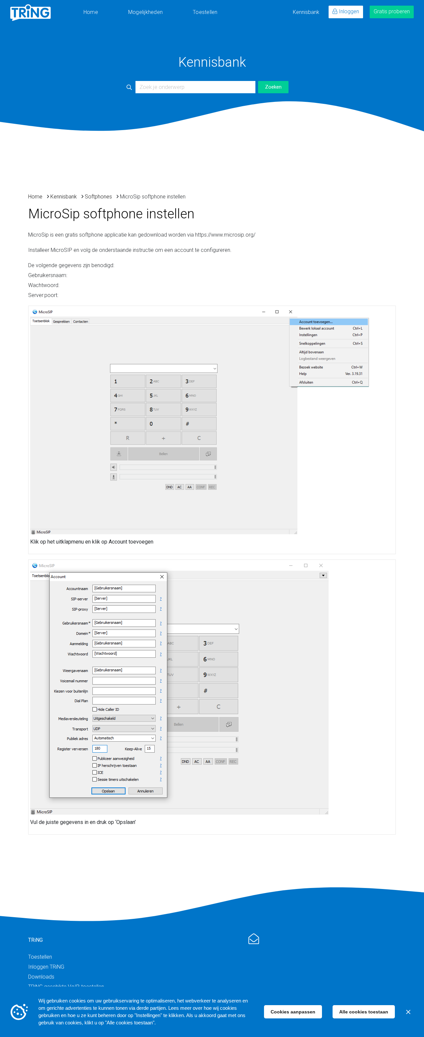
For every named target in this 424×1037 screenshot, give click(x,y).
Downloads (41, 977)
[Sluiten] (408, 1012)
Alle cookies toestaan (363, 1011)
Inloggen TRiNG (46, 967)
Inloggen (349, 11)
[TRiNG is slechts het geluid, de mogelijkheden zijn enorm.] (30, 13)
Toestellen (205, 12)
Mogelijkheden (145, 12)
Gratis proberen (392, 11)
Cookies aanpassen (293, 1011)
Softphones (98, 196)
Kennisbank (306, 12)
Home (90, 12)
